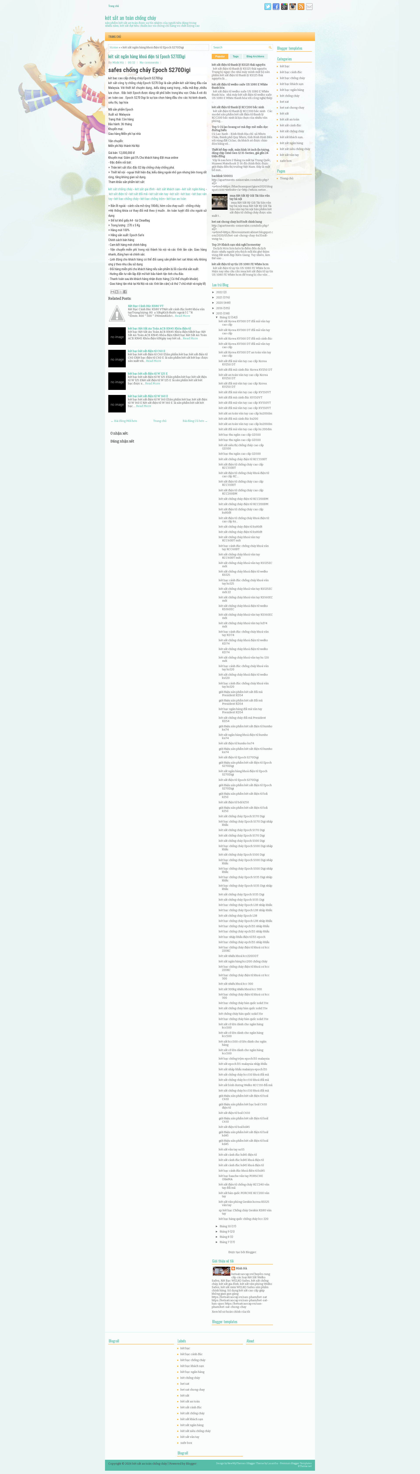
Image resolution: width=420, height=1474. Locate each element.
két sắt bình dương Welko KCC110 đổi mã (245, 1085)
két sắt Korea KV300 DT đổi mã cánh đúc (245, 338)
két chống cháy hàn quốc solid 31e (241, 1013)
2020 (220, 302)
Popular (220, 56)
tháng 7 (225, 1242)
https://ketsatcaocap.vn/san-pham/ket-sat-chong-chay (237, 1305)
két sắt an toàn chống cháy (130, 17)
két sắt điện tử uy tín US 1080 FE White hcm (240, 264)
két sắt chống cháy (120, 189)
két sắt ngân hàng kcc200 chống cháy (243, 961)
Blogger (251, 1252)
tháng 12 (225, 317)
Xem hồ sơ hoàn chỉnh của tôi (231, 1311)
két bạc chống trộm (153, 199)
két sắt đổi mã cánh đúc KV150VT (240, 397)
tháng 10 (225, 1226)
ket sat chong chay (292, 107)
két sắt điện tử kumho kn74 (236, 743)
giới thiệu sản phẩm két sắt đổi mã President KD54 (240, 693)
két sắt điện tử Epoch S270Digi (239, 757)
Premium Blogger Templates (296, 1463)
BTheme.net (305, 1466)
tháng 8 (225, 1236)
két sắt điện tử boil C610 (234, 1113)
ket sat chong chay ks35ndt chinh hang (237, 221)
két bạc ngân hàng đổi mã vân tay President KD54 (240, 710)
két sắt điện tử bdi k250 (234, 802)
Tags (236, 56)
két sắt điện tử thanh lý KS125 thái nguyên (238, 64)
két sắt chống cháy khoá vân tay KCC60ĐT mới (239, 538)
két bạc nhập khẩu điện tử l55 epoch (242, 937)
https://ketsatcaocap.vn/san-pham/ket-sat (239, 1297)
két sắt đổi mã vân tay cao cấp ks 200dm (245, 429)
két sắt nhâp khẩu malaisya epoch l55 (243, 1069)
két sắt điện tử (118, 194)
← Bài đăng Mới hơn (124, 421)
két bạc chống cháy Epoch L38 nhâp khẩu (245, 905)
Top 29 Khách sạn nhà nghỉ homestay (236, 244)
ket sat (284, 101)
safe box (286, 160)
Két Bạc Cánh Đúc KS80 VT (145, 306)
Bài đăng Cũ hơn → (195, 421)
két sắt (174, 194)
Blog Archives (255, 56)
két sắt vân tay (159, 194)
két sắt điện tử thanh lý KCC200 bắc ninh (238, 107)
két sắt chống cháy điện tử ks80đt (240, 526)
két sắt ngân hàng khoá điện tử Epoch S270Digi (146, 56)
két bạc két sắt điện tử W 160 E (148, 396)
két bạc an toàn (176, 199)
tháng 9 (225, 1231)
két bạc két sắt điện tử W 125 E (148, 373)
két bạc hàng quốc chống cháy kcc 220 (243, 1218)
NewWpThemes (237, 1463)
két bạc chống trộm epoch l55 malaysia (244, 1058)
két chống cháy (289, 95)
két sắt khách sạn (168, 189)
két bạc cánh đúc (291, 72)
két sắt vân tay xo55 (232, 1149)
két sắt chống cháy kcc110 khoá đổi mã (244, 1074)
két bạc (185, 194)
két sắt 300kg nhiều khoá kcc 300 (240, 989)
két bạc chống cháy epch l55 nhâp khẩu (244, 926)
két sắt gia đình (145, 189)
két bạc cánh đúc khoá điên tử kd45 (242, 1170)
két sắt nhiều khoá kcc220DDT (238, 956)
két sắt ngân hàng (193, 189)
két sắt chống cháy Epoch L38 (238, 915)
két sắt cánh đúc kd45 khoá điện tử (241, 1160)
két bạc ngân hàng (292, 90)
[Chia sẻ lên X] (121, 292)
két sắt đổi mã (138, 194)
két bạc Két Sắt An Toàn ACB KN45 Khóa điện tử (159, 328)
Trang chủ (113, 6)
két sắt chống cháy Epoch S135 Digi (241, 894)
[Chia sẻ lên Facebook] (125, 292)
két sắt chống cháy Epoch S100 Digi (242, 840)
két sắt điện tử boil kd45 (234, 1127)
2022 (219, 292)
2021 (219, 297)
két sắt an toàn (289, 119)
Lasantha (273, 1463)
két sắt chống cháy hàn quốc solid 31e (243, 1008)
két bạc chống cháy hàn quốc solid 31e (243, 1003)
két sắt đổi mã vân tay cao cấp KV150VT (245, 392)
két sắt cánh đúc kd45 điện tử (238, 1154)
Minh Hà (241, 1268)
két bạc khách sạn (291, 84)
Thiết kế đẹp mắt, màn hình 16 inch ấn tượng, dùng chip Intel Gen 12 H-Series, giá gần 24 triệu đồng (241, 153)
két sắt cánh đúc (290, 125)
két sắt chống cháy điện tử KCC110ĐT (243, 459)
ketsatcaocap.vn (242, 1274)
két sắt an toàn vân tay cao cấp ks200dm (245, 413)
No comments (149, 62)
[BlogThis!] (116, 292)
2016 (219, 308)
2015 (219, 313)
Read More (182, 315)
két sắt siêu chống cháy (295, 149)
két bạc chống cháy (126, 199)
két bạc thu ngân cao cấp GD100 (240, 434)
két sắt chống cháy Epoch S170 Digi (242, 816)
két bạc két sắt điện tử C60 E (146, 351)
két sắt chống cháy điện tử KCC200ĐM (243, 498)
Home (114, 47)
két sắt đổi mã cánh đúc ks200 (238, 418)
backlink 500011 (222, 176)
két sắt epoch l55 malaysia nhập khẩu (243, 1063)
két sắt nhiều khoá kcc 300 (236, 983)
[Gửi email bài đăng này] (112, 292)
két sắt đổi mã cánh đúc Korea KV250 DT (245, 369)
